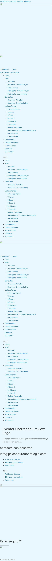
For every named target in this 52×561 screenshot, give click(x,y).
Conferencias (10, 140)
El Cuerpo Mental (14, 109)
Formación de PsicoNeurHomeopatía (21, 130)
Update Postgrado (14, 127)
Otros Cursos (12, 133)
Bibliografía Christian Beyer (18, 91)
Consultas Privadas (14, 100)
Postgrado (11, 124)
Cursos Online (12, 136)
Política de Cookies (12, 459)
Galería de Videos (12, 143)
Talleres (10, 112)
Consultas (9, 97)
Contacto (8, 149)
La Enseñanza (10, 106)
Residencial (11, 121)
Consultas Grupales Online (17, 103)
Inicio (7, 76)
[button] (26, 157)
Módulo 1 (10, 115)
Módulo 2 (11, 118)
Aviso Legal (9, 465)
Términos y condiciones (14, 462)
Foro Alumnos (12, 88)
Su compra (9, 152)
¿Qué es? (11, 82)
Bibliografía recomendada (17, 94)
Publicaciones (10, 146)
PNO (6, 79)
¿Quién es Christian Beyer (17, 85)
